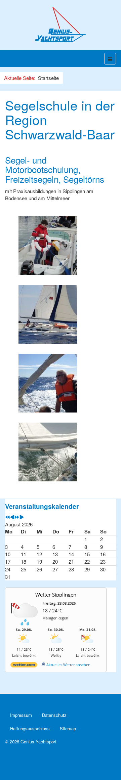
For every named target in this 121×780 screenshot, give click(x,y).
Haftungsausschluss (30, 728)
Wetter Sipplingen (55, 594)
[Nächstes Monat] (21, 517)
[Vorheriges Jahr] (7, 517)
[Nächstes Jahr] (16, 517)
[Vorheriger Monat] (12, 517)
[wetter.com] (23, 665)
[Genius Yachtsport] (60, 24)
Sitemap (68, 728)
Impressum (21, 715)
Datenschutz (54, 715)
